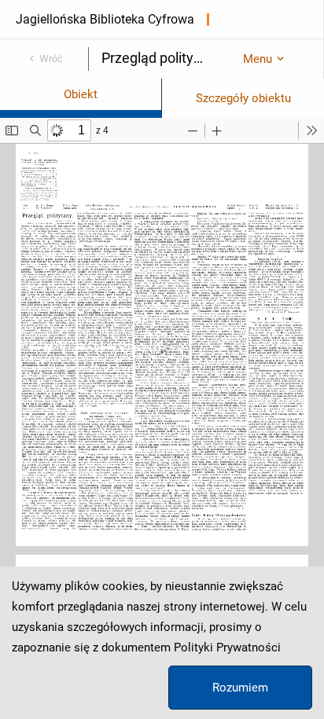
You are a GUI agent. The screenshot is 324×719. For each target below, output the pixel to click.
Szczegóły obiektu (243, 98)
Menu (257, 59)
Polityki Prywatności (227, 647)
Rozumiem (240, 687)
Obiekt (81, 94)
